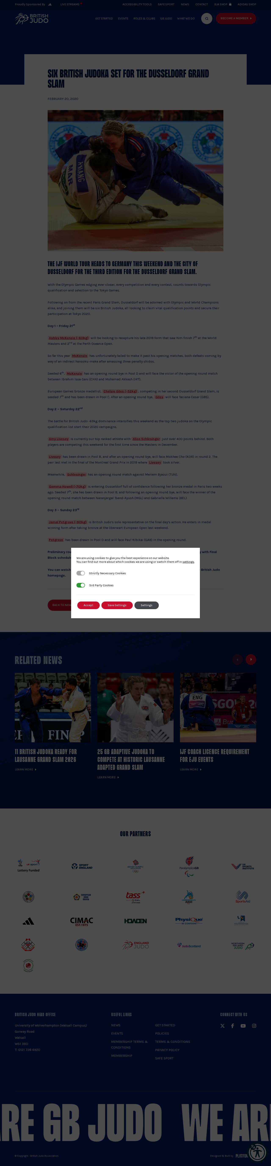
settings (188, 562)
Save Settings (117, 605)
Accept (88, 605)
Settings (146, 605)
